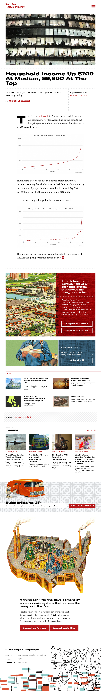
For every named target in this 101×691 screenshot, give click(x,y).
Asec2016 (82, 95)
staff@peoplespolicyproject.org (32, 655)
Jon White (22, 662)
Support (77, 323)
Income (73, 95)
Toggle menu (93, 7)
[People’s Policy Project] (15, 6)
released (43, 116)
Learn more (80, 317)
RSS (20, 659)
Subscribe (70, 347)
